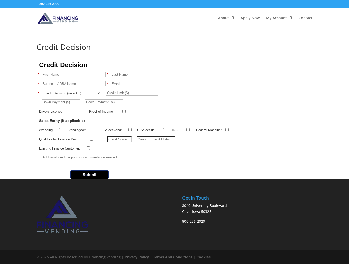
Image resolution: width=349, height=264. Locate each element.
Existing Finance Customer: (59, 148)
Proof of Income (101, 111)
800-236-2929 (49, 4)
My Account (276, 18)
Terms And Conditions (172, 257)
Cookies (203, 257)
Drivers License (50, 111)
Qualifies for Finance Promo (59, 139)
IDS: (175, 130)
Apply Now (250, 18)
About (223, 18)
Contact (305, 18)
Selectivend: (112, 130)
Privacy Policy (137, 257)
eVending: (46, 130)
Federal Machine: (209, 130)
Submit (89, 174)
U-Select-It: (145, 130)
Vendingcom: (78, 130)
